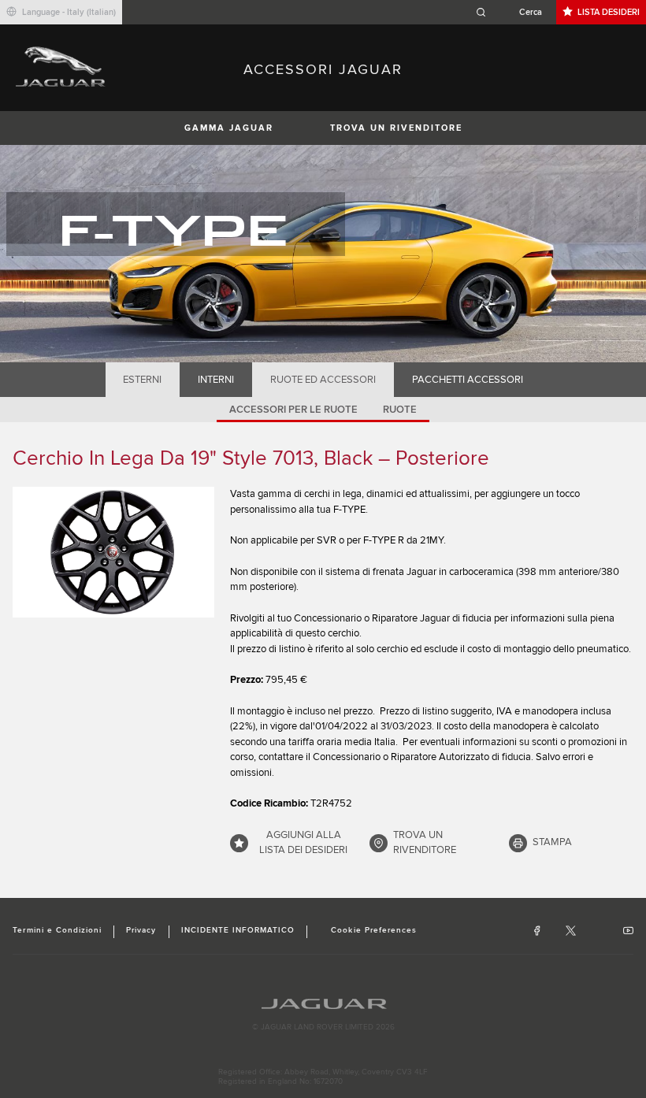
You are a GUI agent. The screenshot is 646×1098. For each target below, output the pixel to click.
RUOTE (400, 409)
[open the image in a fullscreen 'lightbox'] (113, 552)
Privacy (141, 930)
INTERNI (216, 379)
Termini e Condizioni (57, 930)
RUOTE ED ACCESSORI (323, 379)
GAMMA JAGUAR (228, 128)
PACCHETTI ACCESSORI (467, 379)
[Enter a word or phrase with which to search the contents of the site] (513, 12)
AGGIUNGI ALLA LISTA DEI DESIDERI (303, 843)
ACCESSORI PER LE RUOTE (293, 409)
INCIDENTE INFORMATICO (238, 930)
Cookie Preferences (374, 930)
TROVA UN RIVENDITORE (396, 128)
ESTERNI (142, 379)
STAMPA (552, 842)
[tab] (143, 379)
